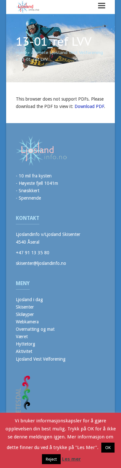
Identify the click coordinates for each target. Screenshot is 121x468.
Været (22, 336)
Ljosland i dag (29, 299)
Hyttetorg (25, 343)
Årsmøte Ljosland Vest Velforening (67, 52)
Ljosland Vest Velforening (41, 359)
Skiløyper (25, 314)
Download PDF (89, 106)
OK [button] (108, 447)
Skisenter (25, 307)
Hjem (21, 52)
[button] (101, 5)
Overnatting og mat (35, 329)
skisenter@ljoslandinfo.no (41, 263)
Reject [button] (51, 459)
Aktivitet (24, 351)
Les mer (71, 459)
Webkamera (27, 321)
